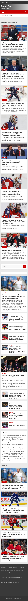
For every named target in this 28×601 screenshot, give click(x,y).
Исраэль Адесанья (6, 444)
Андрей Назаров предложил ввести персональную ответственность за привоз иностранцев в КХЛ (13, 252)
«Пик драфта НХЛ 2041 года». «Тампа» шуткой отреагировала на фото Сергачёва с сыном (16, 319)
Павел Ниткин (6, 451)
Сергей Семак (17, 453)
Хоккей (4, 39)
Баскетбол (20, 437)
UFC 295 (8, 435)
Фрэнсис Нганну (19, 456)
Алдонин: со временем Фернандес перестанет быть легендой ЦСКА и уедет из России (16, 406)
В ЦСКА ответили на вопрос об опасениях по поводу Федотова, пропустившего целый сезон (12, 193)
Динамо (12, 441)
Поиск (24, 266)
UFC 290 (4, 435)
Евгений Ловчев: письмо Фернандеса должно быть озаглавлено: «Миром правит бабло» (17, 396)
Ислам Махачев (21, 443)
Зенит (7, 443)
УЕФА (17, 454)
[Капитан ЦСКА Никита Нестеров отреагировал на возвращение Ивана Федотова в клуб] (14, 210)
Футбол (4, 373)
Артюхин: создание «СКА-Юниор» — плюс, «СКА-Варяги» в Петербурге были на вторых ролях (13, 105)
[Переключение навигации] (3, 12)
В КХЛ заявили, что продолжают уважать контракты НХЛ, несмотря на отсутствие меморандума (13, 133)
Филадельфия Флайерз (8, 456)
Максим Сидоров (18, 448)
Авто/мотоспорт (14, 435)
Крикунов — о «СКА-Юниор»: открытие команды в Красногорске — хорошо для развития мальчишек (14, 74)
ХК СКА (17, 459)
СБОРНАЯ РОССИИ (10, 453)
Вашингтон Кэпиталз (6, 439)
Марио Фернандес (13, 449)
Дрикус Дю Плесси (19, 440)
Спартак (23, 453)
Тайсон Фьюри (11, 454)
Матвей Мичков (21, 449)
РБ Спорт (13, 451)
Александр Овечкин (13, 437)
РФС (17, 451)
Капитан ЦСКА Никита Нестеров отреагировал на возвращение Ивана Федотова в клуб (13, 221)
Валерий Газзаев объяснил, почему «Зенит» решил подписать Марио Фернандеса (17, 416)
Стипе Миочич (5, 454)
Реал (19, 451)
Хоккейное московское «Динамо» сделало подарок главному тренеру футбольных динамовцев (13, 296)
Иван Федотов (13, 442)
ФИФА (20, 454)
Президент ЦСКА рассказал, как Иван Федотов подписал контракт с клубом (14, 162)
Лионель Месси (18, 446)
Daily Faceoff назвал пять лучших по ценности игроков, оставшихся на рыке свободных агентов (16, 339)
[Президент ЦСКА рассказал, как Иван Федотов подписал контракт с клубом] (14, 151)
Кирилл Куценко (10, 446)
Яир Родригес (10, 460)
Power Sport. (7, 6)
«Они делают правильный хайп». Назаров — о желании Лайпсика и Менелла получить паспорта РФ (12, 44)
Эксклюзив (4, 460)
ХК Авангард (12, 459)
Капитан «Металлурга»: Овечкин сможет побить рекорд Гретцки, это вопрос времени (17, 329)
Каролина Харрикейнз (15, 444)
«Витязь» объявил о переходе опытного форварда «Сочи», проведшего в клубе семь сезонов (17, 349)
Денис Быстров (17, 439)
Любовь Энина (7, 448)
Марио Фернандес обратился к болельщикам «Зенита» (17, 425)
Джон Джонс (5, 441)
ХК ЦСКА (22, 459)
